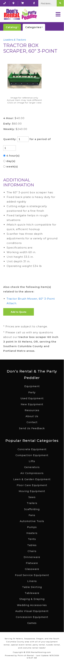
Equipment (32, 386)
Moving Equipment (32, 491)
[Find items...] (60, 3)
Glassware (32, 569)
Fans (32, 515)
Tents (32, 539)
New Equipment (32, 404)
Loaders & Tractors (14, 39)
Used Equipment (32, 398)
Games (32, 623)
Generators (32, 467)
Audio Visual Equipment (32, 611)
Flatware (32, 563)
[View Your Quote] (22, 3)
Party (32, 392)
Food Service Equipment (32, 575)
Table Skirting (32, 587)
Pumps (32, 527)
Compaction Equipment (31, 455)
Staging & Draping (32, 599)
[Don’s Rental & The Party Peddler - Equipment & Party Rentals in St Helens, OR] (20, 14)
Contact (32, 422)
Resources (32, 410)
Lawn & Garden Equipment (32, 479)
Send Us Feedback (32, 428)
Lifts (32, 461)
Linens (32, 581)
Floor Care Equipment (32, 485)
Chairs (32, 551)
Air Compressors (32, 473)
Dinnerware (32, 557)
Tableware (32, 593)
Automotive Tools (32, 521)
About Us (32, 416)
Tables (32, 545)
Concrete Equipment (32, 449)
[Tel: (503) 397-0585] (4, 3)
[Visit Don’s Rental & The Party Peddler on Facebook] (34, 3)
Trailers (32, 503)
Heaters (31, 533)
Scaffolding (32, 509)
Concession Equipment (32, 617)
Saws (32, 497)
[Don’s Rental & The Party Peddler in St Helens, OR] (13, 3)
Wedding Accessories (32, 605)
